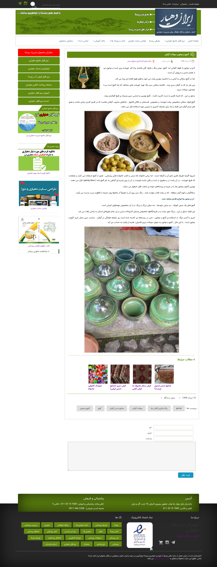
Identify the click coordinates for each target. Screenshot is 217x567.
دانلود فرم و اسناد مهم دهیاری (38, 173)
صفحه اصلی (193, 41)
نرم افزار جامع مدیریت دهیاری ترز (38, 135)
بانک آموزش (100, 41)
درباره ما (175, 4)
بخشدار (86, 544)
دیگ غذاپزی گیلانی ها (159, 408)
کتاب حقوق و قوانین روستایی (39, 245)
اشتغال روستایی (33, 531)
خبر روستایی (114, 537)
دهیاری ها (87, 531)
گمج (193, 68)
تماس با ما (167, 4)
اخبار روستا (114, 531)
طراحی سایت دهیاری (137, 41)
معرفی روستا (154, 41)
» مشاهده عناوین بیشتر (38, 251)
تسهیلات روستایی (95, 537)
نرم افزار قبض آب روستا (39, 76)
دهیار (101, 531)
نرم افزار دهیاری (70, 544)
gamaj (179, 408)
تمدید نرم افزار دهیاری (39, 101)
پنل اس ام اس (70, 531)
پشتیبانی (183, 4)
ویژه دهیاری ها (52, 146)
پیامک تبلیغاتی (62, 525)
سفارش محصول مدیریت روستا (39, 52)
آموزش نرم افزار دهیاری (38, 93)
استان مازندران (51, 544)
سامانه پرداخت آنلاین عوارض (39, 85)
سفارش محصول (66, 41)
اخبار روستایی (52, 531)
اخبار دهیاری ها (82, 525)
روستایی (115, 544)
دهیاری (47, 525)
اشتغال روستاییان (54, 537)
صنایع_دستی (131, 61)
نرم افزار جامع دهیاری (175, 41)
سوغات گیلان (137, 408)
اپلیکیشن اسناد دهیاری (38, 68)
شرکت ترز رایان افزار (161, 558)
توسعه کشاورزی (74, 537)
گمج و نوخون (85, 408)
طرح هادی (101, 544)
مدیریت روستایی (30, 525)
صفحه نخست (194, 4)
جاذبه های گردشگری (144, 61)
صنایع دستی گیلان (117, 408)
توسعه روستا (35, 537)
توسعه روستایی (101, 525)
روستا (116, 525)
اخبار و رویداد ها (118, 41)
